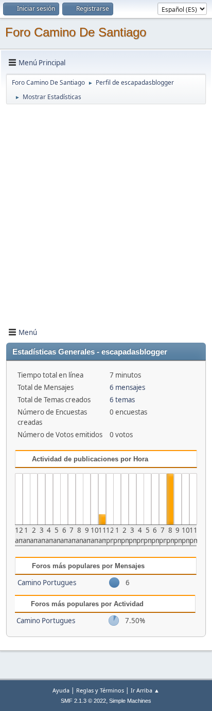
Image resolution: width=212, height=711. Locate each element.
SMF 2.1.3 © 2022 (83, 701)
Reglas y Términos (100, 690)
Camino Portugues (46, 582)
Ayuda (60, 690)
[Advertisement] (106, 211)
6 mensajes (127, 387)
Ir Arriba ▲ (145, 690)
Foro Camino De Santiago (75, 32)
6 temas (122, 399)
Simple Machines (130, 701)
